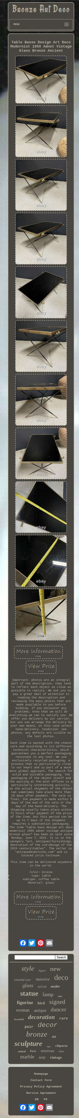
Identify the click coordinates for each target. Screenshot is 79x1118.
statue (29, 993)
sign (49, 1046)
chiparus (61, 1045)
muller (55, 986)
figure (42, 970)
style (28, 968)
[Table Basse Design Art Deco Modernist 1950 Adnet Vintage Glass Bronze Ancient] (41, 80)
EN (36, 1099)
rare (63, 1019)
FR (45, 1099)
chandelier (22, 980)
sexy (42, 1057)
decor (47, 1025)
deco (61, 977)
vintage (56, 1057)
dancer (58, 1009)
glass (27, 985)
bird (41, 1003)
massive (43, 979)
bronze (36, 1034)
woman (23, 1010)
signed (57, 1001)
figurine (25, 1002)
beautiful (19, 1019)
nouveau (47, 1051)
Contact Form (41, 1080)
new (55, 968)
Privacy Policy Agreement (41, 1086)
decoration (41, 1017)
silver (61, 1051)
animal (22, 1051)
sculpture (28, 1043)
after (60, 996)
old (54, 1036)
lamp (48, 994)
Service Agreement (41, 1093)
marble (27, 1057)
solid (42, 986)
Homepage (41, 1074)
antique (40, 1010)
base (33, 1051)
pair (29, 1027)
